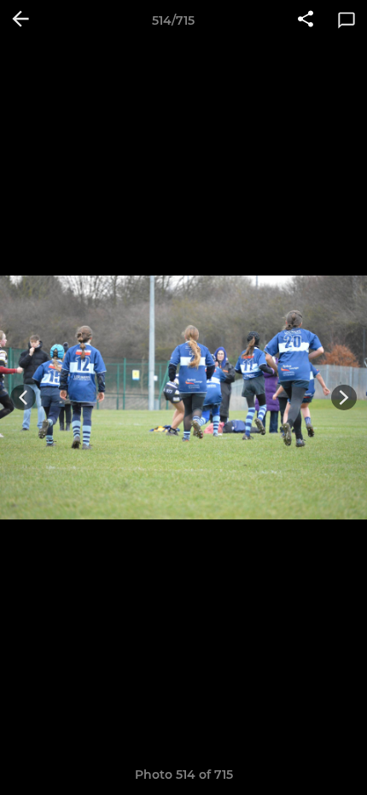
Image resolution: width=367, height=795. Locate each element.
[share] (305, 20)
